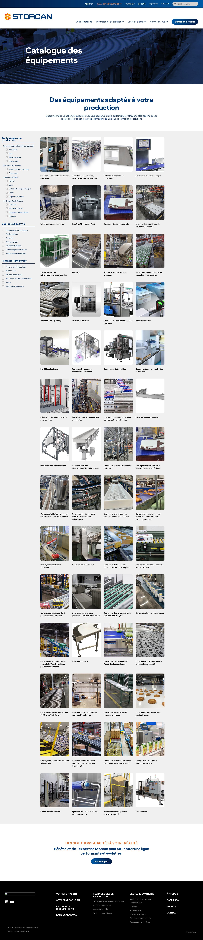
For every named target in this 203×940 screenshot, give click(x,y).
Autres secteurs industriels (140, 922)
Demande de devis (185, 21)
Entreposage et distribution (140, 918)
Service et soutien (159, 21)
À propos (89, 4)
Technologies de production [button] (12, 139)
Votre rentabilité (84, 21)
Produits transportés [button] (14, 260)
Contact (153, 4)
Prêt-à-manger (136, 910)
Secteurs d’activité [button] (13, 224)
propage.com (191, 932)
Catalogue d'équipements (65, 907)
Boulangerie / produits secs (140, 899)
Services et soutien (68, 900)
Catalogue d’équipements (109, 4)
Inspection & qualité (100, 909)
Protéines (133, 906)
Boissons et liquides (137, 914)
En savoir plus (101, 861)
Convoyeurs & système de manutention (108, 901)
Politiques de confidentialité (18, 931)
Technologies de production (110, 21)
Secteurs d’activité (137, 21)
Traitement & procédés (102, 905)
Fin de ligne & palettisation (103, 913)
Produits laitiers (136, 903)
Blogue (142, 4)
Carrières (130, 4)
